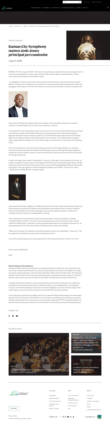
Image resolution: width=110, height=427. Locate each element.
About (84, 7)
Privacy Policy (13, 416)
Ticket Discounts (55, 401)
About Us (18, 26)
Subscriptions (46, 7)
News (25, 26)
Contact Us (87, 2)
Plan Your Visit (55, 7)
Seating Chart (73, 403)
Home (11, 26)
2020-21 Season (15, 41)
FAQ (69, 408)
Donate (78, 7)
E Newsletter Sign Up (94, 410)
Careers (89, 398)
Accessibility (72, 406)
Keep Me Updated (96, 2)
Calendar (52, 395)
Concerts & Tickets (35, 7)
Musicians (90, 395)
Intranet (14, 408)
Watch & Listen (54, 408)
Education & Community (67, 7)
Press (89, 407)
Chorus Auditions (93, 401)
